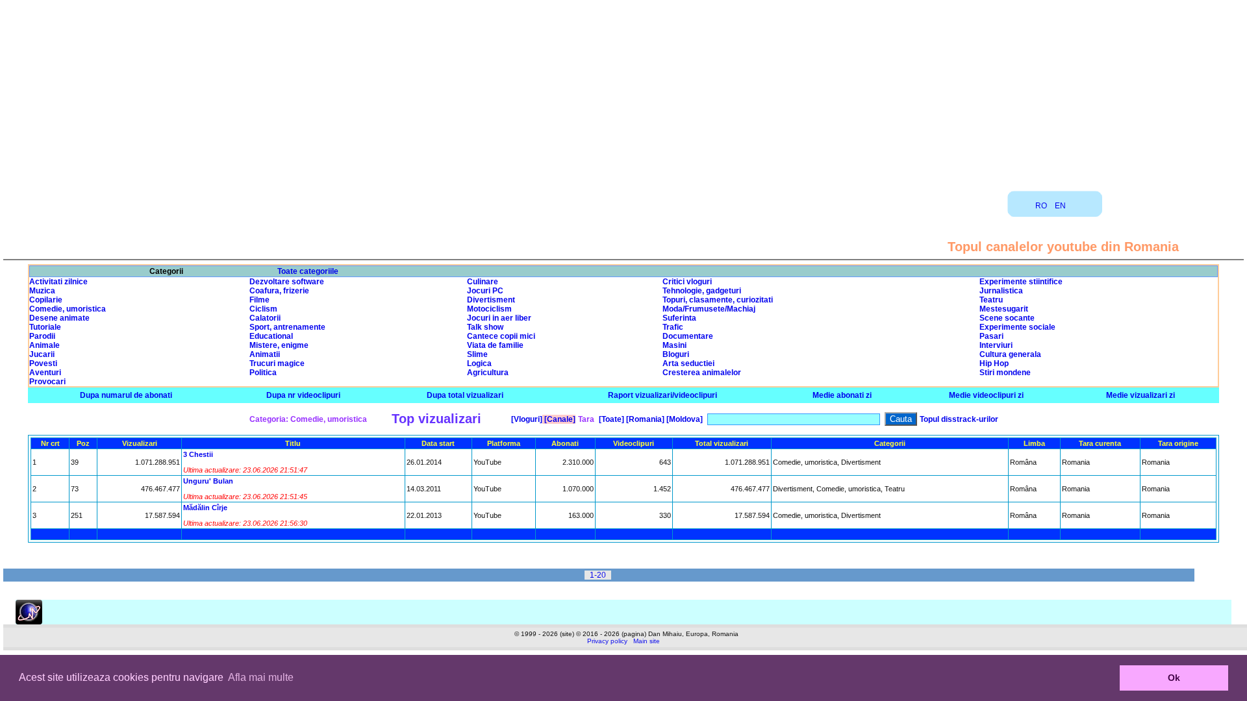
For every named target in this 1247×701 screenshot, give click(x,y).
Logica (479, 363)
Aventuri (45, 372)
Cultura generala (1010, 354)
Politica (263, 372)
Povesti (43, 363)
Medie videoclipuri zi (986, 395)
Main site (646, 641)
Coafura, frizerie (279, 290)
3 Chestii (198, 454)
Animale (44, 345)
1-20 (598, 575)
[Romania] (644, 419)
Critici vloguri (687, 281)
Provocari (47, 381)
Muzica (42, 290)
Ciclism (263, 309)
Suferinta (679, 318)
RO (1041, 205)
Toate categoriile (307, 271)
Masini (674, 345)
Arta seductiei (688, 363)
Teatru (991, 299)
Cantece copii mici (501, 336)
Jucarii (42, 354)
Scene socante (1007, 318)
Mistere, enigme (279, 345)
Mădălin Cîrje (205, 507)
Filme (259, 299)
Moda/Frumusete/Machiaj (708, 309)
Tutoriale (45, 327)
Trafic (672, 327)
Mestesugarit (1003, 309)
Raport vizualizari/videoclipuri (662, 395)
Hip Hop (994, 363)
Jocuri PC (485, 290)
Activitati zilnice (58, 281)
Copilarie (45, 299)
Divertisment (491, 299)
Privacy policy (607, 641)
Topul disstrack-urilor (959, 419)
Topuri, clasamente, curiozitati (717, 299)
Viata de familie (495, 345)
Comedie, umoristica (67, 309)
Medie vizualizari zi (1140, 395)
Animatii (264, 354)
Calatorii (265, 318)
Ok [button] (1174, 677)
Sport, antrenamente (287, 327)
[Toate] (610, 419)
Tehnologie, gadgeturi (701, 290)
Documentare (687, 336)
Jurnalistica (1001, 290)
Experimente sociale (1017, 327)
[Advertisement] (623, 91)
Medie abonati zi (842, 395)
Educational (271, 336)
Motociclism (489, 309)
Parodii (42, 336)
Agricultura (488, 372)
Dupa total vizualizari (465, 395)
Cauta (901, 419)
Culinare (482, 281)
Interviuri (996, 345)
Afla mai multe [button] (261, 677)
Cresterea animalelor (701, 372)
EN (1060, 205)
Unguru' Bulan (208, 481)
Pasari (991, 336)
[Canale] (558, 419)
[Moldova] (683, 419)
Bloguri (675, 354)
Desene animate (59, 318)
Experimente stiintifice (1021, 281)
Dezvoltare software (286, 281)
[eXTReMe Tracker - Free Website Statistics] (29, 621)
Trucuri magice (277, 363)
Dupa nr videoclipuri (303, 395)
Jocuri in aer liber (499, 318)
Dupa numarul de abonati (126, 395)
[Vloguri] (525, 419)
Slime (477, 354)
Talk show (485, 327)
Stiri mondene (1005, 372)
